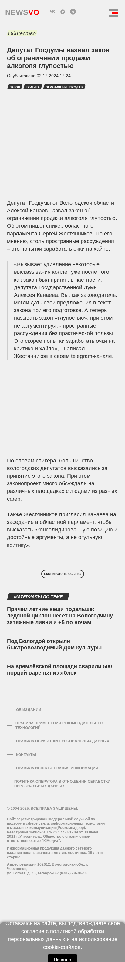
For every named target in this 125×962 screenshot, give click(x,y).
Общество (22, 33)
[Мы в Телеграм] (72, 11)
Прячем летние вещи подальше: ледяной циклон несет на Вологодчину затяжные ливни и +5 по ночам (60, 615)
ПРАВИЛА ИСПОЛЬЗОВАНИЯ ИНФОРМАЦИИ (57, 768)
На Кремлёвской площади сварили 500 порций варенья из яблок (59, 669)
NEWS (22, 11)
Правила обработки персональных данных (62, 741)
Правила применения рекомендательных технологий (59, 725)
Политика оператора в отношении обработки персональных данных (62, 783)
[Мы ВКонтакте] (52, 11)
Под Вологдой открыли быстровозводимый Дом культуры (54, 644)
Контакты (26, 755)
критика (33, 87)
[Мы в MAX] (62, 11)
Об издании (28, 710)
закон (15, 87)
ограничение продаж (64, 87)
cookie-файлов (62, 947)
